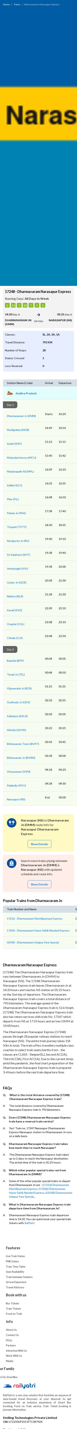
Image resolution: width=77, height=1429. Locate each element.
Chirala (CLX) (15, 638)
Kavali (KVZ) (14, 610)
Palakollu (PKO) (16, 785)
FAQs (9, 1340)
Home (6, 4)
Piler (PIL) (13, 499)
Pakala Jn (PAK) (16, 513)
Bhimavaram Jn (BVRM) (21, 757)
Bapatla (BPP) (15, 660)
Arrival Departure (16, 1282)
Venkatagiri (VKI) (17, 568)
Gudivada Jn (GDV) (18, 702)
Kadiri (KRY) (14, 443)
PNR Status (12, 1261)
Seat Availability (15, 1271)
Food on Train (14, 1313)
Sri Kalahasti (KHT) (18, 554)
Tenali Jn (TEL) (16, 674)
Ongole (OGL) (15, 624)
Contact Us (12, 1335)
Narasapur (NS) (16, 799)
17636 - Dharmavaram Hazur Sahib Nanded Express (38, 930)
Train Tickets (13, 1308)
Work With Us (14, 1355)
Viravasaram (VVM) (18, 771)
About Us (11, 1329)
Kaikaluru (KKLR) (17, 716)
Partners (11, 1345)
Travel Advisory (15, 1287)
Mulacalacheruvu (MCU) (21, 457)
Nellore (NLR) (15, 596)
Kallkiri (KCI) (14, 485)
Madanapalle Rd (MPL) (20, 471)
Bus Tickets (12, 1303)
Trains (17, 4)
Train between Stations (19, 1277)
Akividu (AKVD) (16, 730)
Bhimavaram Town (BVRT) (23, 743)
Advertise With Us (16, 1350)
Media (9, 1361)
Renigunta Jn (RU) (18, 540)
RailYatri (29, 1223)
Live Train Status (15, 1256)
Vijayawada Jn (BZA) (19, 688)
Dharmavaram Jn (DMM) (21, 416)
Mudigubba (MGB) (18, 429)
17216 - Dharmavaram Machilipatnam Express (35, 918)
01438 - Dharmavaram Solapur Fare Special (33, 942)
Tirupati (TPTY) (16, 527)
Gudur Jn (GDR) (16, 582)
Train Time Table (15, 1266)
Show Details (39, 844)
